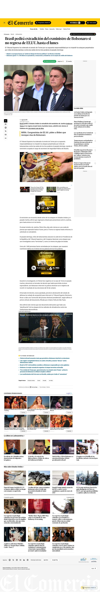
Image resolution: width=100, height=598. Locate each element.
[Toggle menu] (4, 22)
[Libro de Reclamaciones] (93, 560)
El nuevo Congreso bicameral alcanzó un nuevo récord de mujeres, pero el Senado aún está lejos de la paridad (83, 165)
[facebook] (10, 560)
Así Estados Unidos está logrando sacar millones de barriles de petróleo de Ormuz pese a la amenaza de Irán (83, 114)
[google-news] (27, 560)
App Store (46, 560)
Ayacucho (52, 29)
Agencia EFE (24, 119)
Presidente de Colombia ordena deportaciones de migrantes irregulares (14, 458)
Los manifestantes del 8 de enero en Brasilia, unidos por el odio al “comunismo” (43, 374)
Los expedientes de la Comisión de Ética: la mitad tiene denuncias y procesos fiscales (83, 134)
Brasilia (44, 380)
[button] (46, 328)
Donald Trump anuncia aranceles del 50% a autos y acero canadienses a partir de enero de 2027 (62, 489)
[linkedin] (24, 560)
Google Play (55, 560)
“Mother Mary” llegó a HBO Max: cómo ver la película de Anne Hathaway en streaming (38, 517)
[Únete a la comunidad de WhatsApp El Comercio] (49, 61)
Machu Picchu (67, 29)
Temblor (42, 29)
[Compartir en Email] (5, 134)
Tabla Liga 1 (59, 29)
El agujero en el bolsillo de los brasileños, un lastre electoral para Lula (87, 458)
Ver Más (51, 380)
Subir (93, 568)
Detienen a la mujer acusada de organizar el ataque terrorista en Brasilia (41, 367)
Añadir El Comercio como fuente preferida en (82, 34)
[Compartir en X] (5, 131)
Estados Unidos (31, 380)
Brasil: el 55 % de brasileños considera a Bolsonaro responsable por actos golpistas (44, 365)
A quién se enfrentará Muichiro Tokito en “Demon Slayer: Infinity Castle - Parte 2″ (14, 545)
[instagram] (17, 560)
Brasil (38, 380)
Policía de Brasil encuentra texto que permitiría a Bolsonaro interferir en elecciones (44, 358)
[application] (46, 328)
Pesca (46, 29)
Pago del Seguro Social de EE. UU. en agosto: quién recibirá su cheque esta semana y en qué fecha (15, 489)
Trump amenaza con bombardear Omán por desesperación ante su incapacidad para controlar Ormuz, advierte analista (83, 143)
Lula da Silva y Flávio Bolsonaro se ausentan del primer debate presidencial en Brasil (62, 458)
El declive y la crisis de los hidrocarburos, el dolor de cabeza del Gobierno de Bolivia (38, 458)
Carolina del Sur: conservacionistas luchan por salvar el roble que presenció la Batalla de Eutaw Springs (39, 489)
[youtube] (20, 560)
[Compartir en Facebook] (5, 127)
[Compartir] (5, 120)
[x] (13, 560)
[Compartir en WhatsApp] (5, 124)
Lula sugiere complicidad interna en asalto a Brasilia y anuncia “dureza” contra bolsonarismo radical (43, 361)
